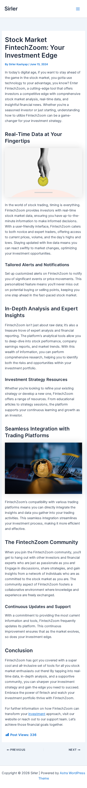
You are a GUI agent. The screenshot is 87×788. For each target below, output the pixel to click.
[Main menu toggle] (78, 9)
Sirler (11, 8)
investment (36, 714)
